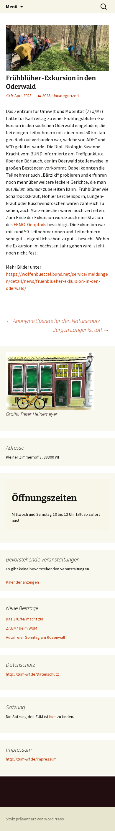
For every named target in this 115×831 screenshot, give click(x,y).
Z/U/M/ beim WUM (21, 628)
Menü (11, 6)
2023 (46, 95)
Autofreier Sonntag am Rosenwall (35, 637)
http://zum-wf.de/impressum (31, 759)
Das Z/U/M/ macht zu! (24, 619)
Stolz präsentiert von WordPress (35, 819)
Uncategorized (65, 95)
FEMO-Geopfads (30, 224)
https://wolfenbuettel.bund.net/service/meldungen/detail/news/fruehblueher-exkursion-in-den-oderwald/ (57, 281)
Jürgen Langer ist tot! (81, 329)
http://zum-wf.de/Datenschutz (32, 674)
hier (52, 716)
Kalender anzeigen (22, 582)
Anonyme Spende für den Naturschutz (53, 320)
